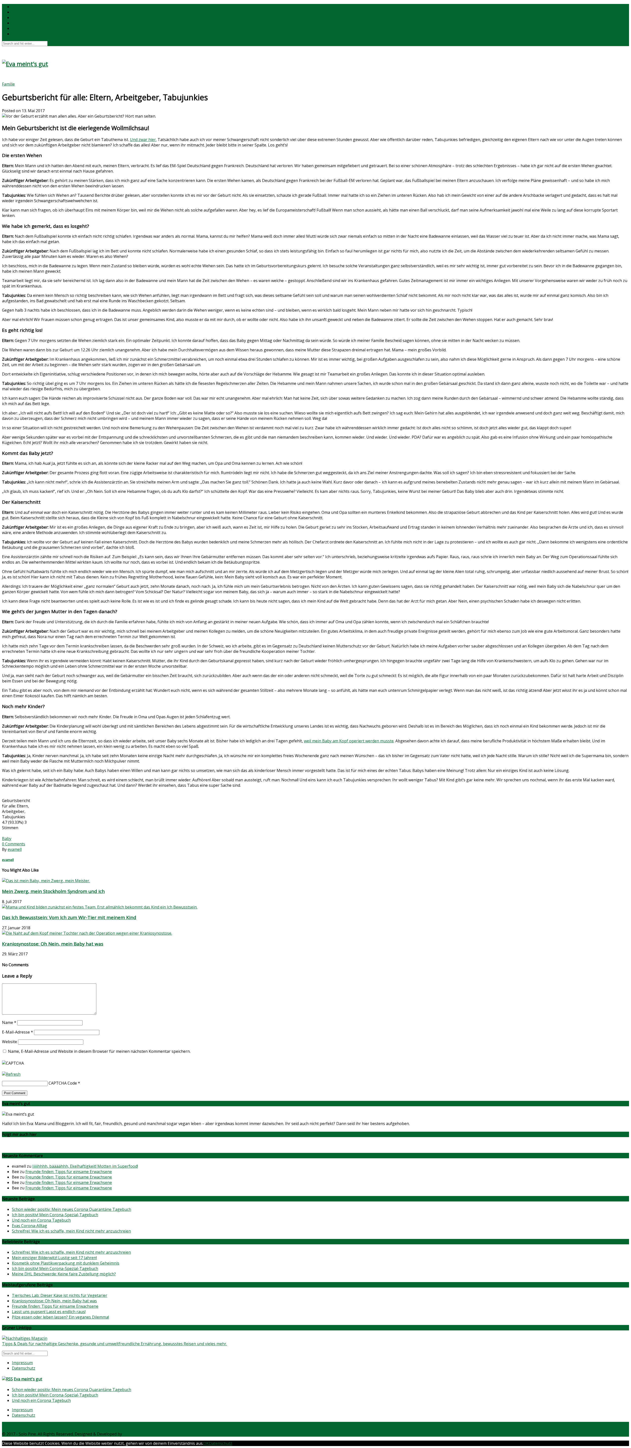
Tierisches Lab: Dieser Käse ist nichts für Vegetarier (59, 1295)
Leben (17, 17)
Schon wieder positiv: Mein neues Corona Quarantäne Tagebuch (71, 1209)
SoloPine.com (135, 1434)
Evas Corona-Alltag (29, 1225)
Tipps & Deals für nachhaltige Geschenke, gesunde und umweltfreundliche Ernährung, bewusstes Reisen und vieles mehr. (114, 1343)
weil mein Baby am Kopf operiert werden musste (349, 741)
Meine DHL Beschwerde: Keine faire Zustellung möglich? (64, 1274)
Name (9, 1022)
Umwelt (19, 23)
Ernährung (22, 6)
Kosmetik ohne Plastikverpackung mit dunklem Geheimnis (65, 1263)
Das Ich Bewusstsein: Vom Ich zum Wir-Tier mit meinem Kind (69, 917)
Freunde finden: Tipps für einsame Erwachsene (68, 1171)
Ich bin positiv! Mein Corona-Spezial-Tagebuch (55, 1214)
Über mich (21, 33)
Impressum (22, 1362)
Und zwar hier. (143, 139)
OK (206, 1443)
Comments (13, 844)
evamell (15, 849)
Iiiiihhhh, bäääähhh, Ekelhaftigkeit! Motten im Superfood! (85, 1166)
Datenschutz (23, 1368)
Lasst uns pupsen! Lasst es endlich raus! (49, 1311)
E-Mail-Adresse (17, 1032)
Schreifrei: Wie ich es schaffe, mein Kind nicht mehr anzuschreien (71, 1231)
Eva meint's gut (28, 1379)
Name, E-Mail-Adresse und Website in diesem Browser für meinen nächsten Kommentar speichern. (99, 1051)
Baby (6, 838)
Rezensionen (24, 28)
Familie (18, 12)
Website (9, 1041)
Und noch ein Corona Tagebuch (41, 1220)
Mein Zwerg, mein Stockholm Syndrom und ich (53, 891)
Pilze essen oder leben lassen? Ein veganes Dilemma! (60, 1317)
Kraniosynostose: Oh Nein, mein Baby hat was (52, 944)
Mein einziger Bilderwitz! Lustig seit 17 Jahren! (54, 1257)
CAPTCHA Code (63, 1083)
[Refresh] (11, 1074)
